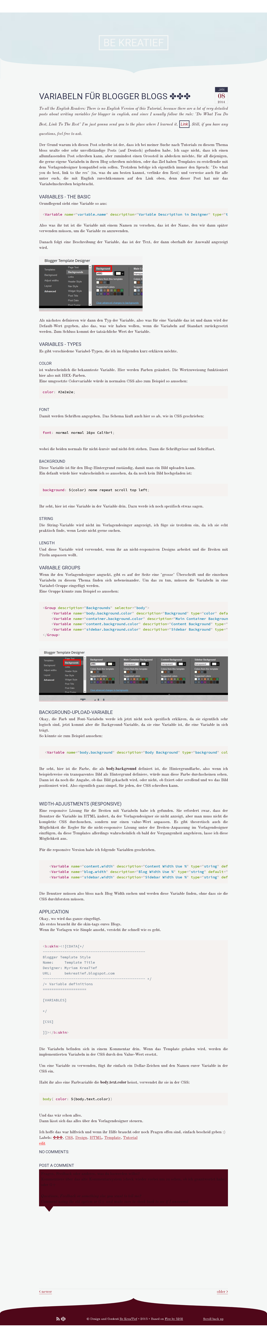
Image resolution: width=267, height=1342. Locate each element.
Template (112, 1138)
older (221, 1292)
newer (46, 1292)
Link (184, 124)
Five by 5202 (174, 1319)
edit (42, 1143)
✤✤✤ (58, 1138)
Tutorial (130, 1138)
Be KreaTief (128, 1319)
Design (81, 1138)
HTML (96, 1138)
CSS (69, 1138)
